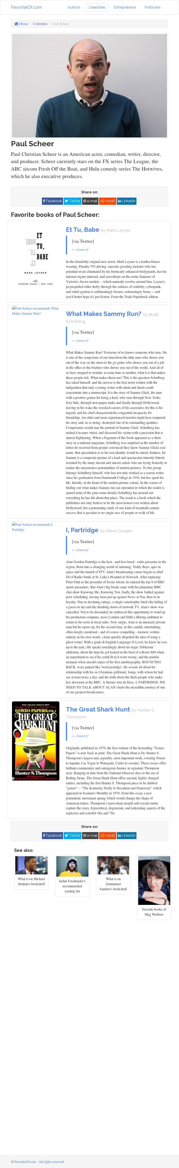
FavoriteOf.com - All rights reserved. (39, 1161)
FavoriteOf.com (26, 7)
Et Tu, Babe (83, 229)
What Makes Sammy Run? (104, 313)
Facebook (53, 201)
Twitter (74, 201)
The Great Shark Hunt (98, 709)
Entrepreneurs (125, 7)
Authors (74, 7)
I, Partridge (83, 530)
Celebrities (97, 7)
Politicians (153, 7)
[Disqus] (89, 979)
